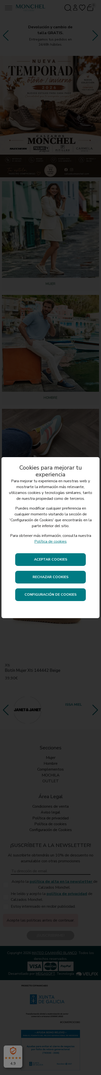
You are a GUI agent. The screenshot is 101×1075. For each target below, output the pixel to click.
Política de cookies (50, 541)
